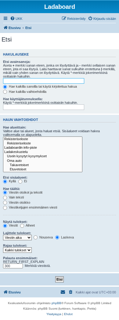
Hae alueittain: (14, 127)
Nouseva (45, 237)
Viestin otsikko (19, 202)
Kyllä (12, 181)
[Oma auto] (43, 161)
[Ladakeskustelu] (43, 152)
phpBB (56, 303)
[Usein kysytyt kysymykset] (43, 156)
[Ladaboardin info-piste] (43, 148)
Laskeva (67, 237)
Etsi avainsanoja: (17, 62)
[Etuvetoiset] (43, 169)
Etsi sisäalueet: (15, 177)
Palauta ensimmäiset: (20, 258)
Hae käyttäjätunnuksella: (23, 99)
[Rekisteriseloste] (43, 139)
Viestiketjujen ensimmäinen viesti (32, 207)
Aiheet (30, 225)
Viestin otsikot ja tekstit (25, 192)
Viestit (13, 225)
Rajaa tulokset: (15, 245)
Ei (25, 181)
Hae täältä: (11, 189)
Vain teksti (16, 197)
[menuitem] (16, 18)
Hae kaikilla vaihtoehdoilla (27, 91)
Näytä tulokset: (15, 222)
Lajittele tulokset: (17, 233)
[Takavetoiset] (43, 165)
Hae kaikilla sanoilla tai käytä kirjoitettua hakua (42, 86)
